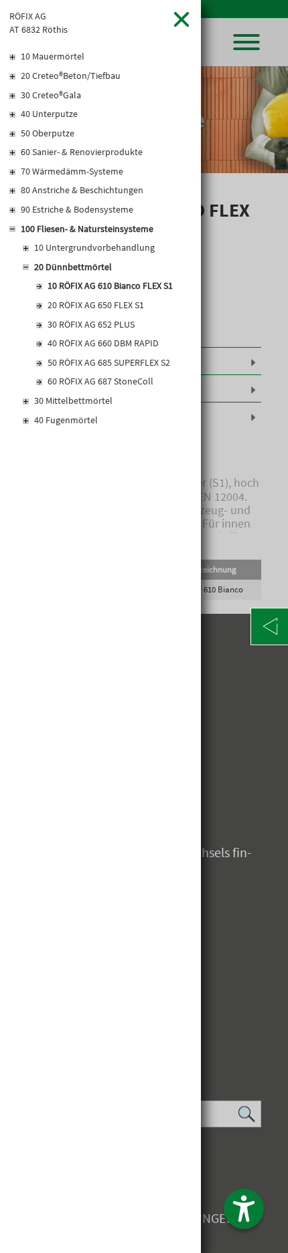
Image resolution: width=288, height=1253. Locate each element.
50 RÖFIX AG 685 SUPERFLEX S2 (109, 362)
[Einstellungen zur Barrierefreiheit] (244, 1209)
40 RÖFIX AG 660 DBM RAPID (103, 343)
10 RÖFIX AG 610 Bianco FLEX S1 (110, 285)
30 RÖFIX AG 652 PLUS (91, 324)
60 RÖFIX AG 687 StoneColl (100, 381)
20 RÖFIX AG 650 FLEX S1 (96, 305)
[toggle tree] (100, 57)
